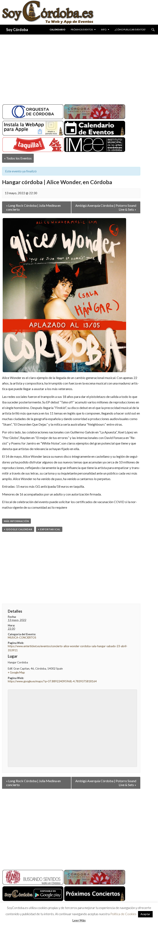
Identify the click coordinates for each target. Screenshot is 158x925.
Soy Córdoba (17, 29)
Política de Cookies (123, 914)
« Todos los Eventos (18, 158)
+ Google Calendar (18, 529)
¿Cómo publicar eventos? (130, 29)
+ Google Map (16, 672)
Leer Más (79, 920)
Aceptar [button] (145, 914)
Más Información (16, 521)
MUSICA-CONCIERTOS (22, 637)
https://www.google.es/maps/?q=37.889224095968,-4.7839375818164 (52, 681)
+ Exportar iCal (49, 529)
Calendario (57, 29)
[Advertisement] (79, 68)
